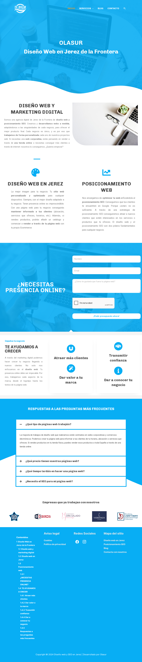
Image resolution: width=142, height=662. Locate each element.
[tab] (71, 424)
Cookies (48, 540)
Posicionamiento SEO (114, 544)
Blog (106, 548)
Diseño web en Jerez (35, 184)
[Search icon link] (124, 8)
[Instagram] (84, 541)
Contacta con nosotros (115, 552)
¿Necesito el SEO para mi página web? (49, 481)
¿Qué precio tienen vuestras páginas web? (52, 461)
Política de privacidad (55, 544)
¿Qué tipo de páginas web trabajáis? (48, 424)
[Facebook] (77, 541)
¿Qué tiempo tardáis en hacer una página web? (55, 471)
